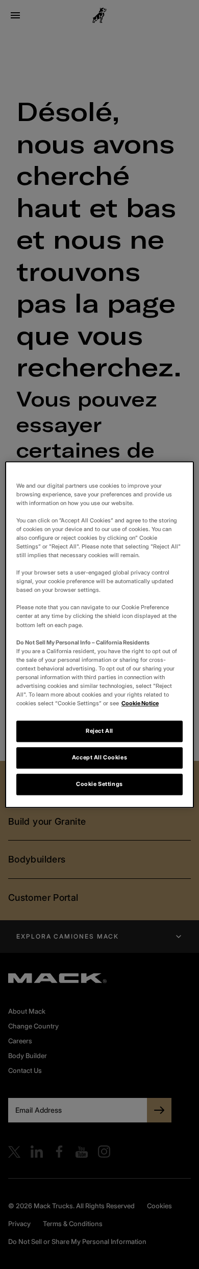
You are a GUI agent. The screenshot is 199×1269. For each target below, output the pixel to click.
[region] (99, 634)
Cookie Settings (99, 783)
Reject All (99, 730)
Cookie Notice (140, 703)
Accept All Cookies (99, 757)
